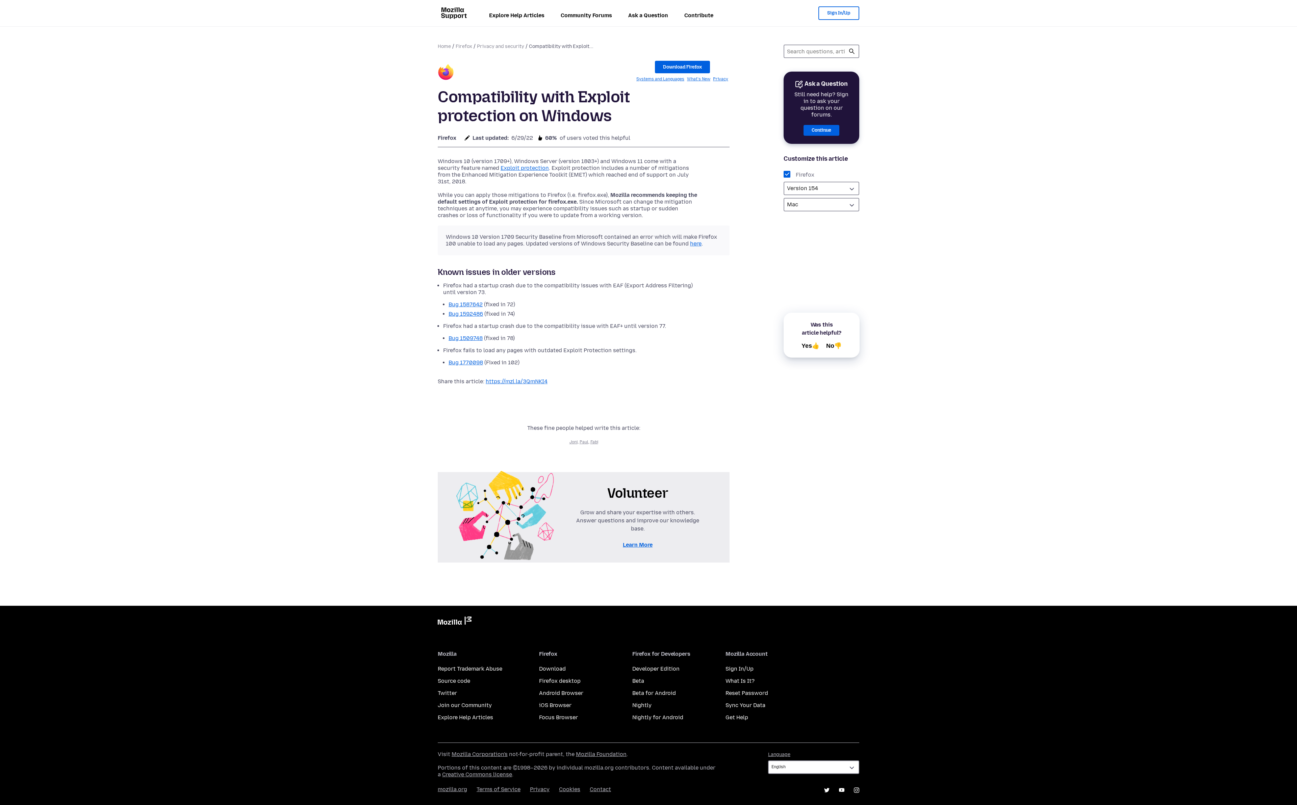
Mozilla (455, 622)
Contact (600, 789)
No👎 (834, 345)
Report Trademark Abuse (470, 669)
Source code (454, 681)
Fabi (594, 442)
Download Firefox (682, 67)
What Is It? (740, 681)
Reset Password (747, 693)
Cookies (569, 789)
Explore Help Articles (516, 15)
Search (851, 51)
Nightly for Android (657, 717)
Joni (573, 442)
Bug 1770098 (466, 362)
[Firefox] (446, 73)
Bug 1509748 (466, 338)
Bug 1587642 (466, 304)
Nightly (642, 705)
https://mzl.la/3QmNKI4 (517, 381)
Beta (638, 681)
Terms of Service (498, 789)
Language (779, 754)
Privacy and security (500, 46)
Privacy (720, 79)
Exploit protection (525, 168)
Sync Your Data (745, 705)
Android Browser (561, 693)
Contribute (698, 15)
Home (444, 46)
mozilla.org (452, 789)
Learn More (638, 545)
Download (552, 669)
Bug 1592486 (466, 314)
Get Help (737, 717)
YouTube (841, 790)
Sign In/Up (838, 13)
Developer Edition (656, 669)
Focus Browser (558, 717)
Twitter (447, 693)
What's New (698, 79)
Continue (821, 130)
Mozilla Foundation (601, 754)
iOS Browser (555, 705)
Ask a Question (648, 15)
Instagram (856, 790)
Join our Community (465, 705)
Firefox (464, 46)
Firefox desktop (560, 681)
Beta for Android (654, 693)
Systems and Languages (660, 79)
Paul (584, 442)
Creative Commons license (477, 774)
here (696, 243)
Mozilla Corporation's (480, 754)
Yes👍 (810, 345)
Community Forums (586, 15)
